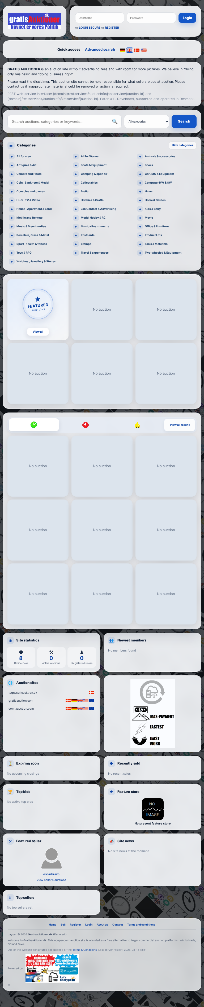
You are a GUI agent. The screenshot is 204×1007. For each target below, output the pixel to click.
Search (184, 121)
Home (52, 924)
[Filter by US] (144, 50)
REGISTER (112, 27)
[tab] (34, 424)
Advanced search (100, 49)
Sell (63, 924)
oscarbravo (51, 874)
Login (187, 18)
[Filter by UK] (129, 50)
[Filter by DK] (136, 50)
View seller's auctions (51, 880)
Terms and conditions (141, 924)
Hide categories (182, 145)
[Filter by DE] (122, 50)
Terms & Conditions (85, 949)
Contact (117, 924)
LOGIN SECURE (89, 27)
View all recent (180, 425)
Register (75, 924)
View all (38, 331)
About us (102, 924)
